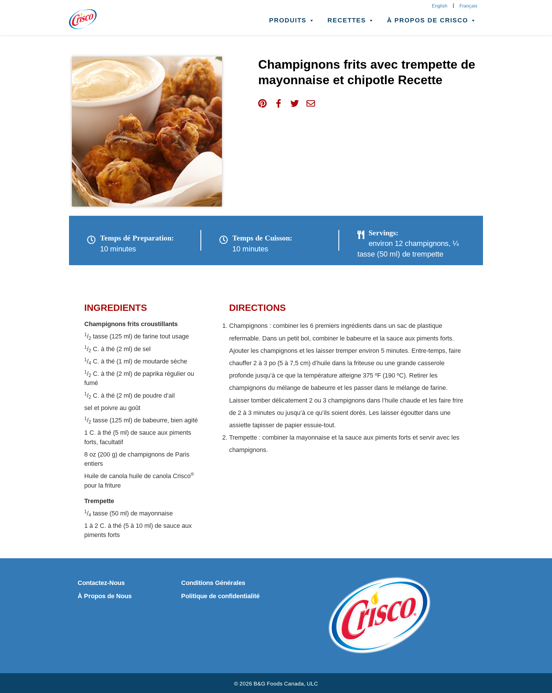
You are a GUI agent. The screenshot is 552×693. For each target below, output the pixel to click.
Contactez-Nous (101, 582)
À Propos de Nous (105, 596)
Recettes (346, 20)
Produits (287, 20)
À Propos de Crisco (427, 20)
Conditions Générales (213, 582)
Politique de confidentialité (220, 596)
